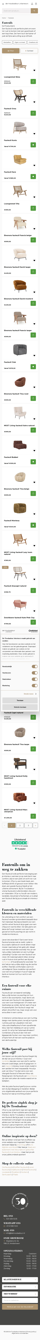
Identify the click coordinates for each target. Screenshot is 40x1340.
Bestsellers (7, 42)
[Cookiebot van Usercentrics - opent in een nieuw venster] (29, 631)
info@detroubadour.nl (15, 1233)
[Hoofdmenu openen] (3, 4)
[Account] (32, 3)
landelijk (5, 1061)
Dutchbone (32, 1076)
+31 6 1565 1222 (12, 1226)
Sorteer (30, 51)
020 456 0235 (11, 1219)
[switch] (35, 673)
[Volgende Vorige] (35, 825)
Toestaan (20, 700)
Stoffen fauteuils (21, 1167)
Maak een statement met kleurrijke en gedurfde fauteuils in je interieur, (19, 1149)
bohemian (6, 962)
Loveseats (6, 1172)
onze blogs (21, 1145)
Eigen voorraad (20, 42)
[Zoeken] (34, 10)
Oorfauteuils (7, 1167)
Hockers (24, 1172)
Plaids (15, 1175)
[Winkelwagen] (36, 3)
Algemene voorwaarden (20, 1333)
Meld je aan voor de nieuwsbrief (20, 1307)
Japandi (9, 1066)
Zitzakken (15, 1172)
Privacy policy (31, 1331)
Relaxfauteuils (29, 1170)
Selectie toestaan (20, 707)
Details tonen (28, 694)
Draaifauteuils (16, 1170)
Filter (12, 51)
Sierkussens (7, 1175)
